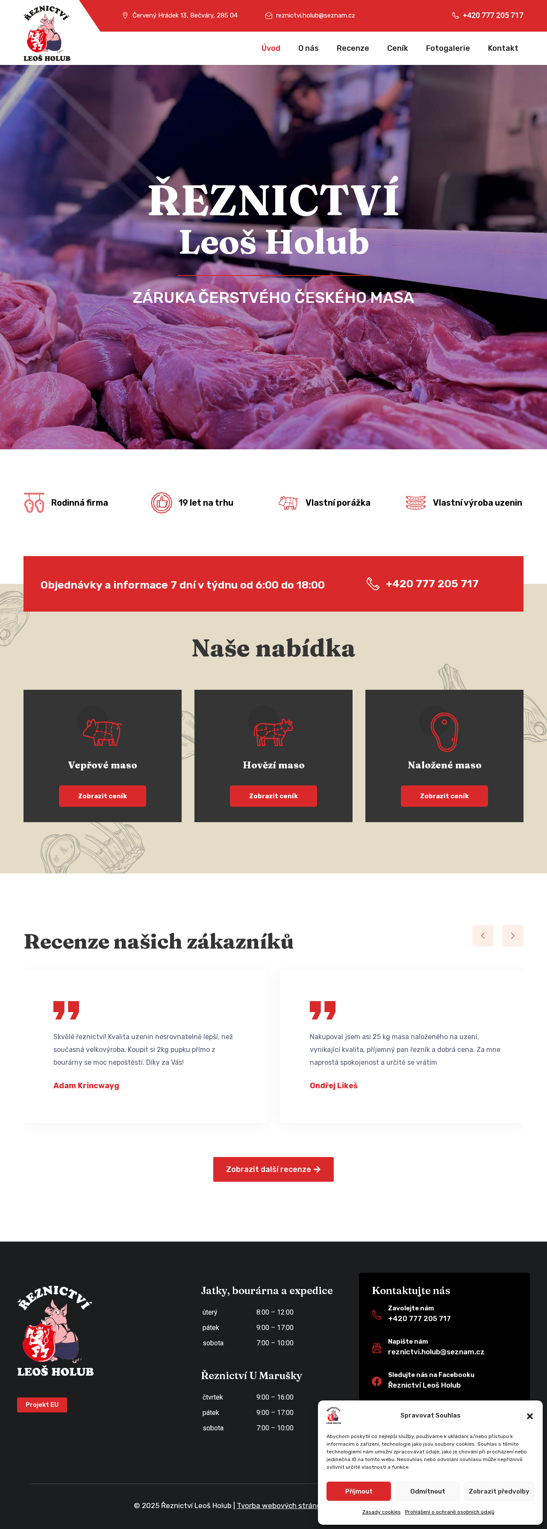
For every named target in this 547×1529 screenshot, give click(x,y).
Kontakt (503, 48)
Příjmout (359, 1491)
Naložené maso (445, 765)
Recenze (353, 48)
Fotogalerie (448, 48)
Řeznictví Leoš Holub (424, 1385)
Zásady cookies (381, 1512)
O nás (308, 48)
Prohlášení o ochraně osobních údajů (449, 1512)
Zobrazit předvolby (499, 1491)
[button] (530, 1415)
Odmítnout (427, 1491)
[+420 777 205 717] (373, 583)
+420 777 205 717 (493, 15)
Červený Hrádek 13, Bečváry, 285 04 (185, 15)
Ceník (397, 48)
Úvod (271, 48)
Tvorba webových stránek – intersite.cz (304, 1505)
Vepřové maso (102, 765)
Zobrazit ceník (102, 796)
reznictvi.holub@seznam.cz (315, 15)
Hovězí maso (274, 765)
